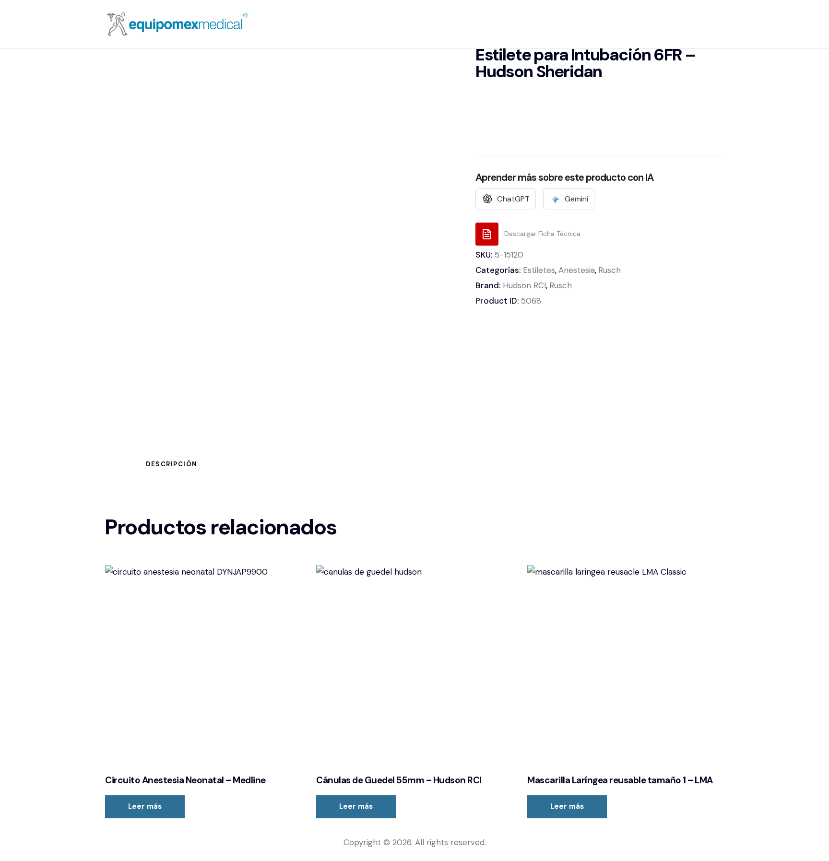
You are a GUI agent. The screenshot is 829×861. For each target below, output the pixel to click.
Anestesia (576, 270)
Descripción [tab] (172, 464)
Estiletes (539, 270)
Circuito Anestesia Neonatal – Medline (185, 780)
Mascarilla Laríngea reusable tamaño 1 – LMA (620, 780)
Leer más (145, 806)
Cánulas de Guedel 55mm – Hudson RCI (399, 780)
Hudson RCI (524, 285)
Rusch (609, 270)
